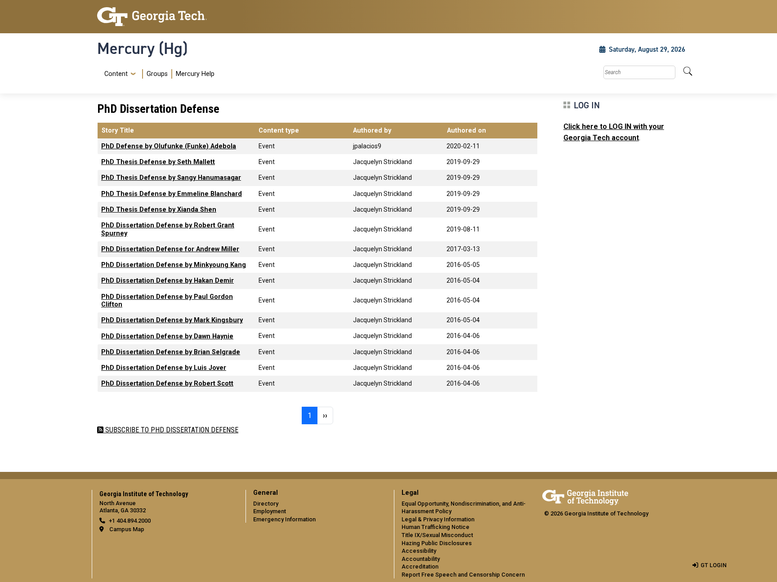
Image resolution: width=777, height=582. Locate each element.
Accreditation (420, 566)
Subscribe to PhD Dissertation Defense (170, 430)
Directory (265, 503)
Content (116, 74)
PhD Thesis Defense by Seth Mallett (158, 162)
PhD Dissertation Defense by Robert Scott (167, 383)
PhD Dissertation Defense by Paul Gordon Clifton (167, 300)
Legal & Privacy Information (438, 519)
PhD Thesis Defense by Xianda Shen (158, 209)
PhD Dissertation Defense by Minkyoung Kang (173, 265)
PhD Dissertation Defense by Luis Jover (163, 368)
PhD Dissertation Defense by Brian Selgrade (170, 352)
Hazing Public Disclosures (437, 543)
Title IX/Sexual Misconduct (437, 535)
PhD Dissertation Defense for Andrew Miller (170, 249)
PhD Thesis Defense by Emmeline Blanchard (171, 194)
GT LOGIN (714, 565)
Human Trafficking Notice (435, 527)
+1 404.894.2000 (130, 520)
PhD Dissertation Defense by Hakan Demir (167, 280)
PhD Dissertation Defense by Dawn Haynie (167, 336)
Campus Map (126, 529)
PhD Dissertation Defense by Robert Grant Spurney (167, 229)
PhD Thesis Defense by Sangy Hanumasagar (171, 178)
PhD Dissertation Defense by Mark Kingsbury (172, 320)
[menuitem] (157, 73)
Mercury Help (195, 74)
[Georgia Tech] (166, 16)
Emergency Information (284, 519)
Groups (157, 74)
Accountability (421, 558)
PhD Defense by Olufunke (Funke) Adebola (168, 146)
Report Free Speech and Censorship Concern (463, 574)
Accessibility (419, 550)
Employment (269, 511)
